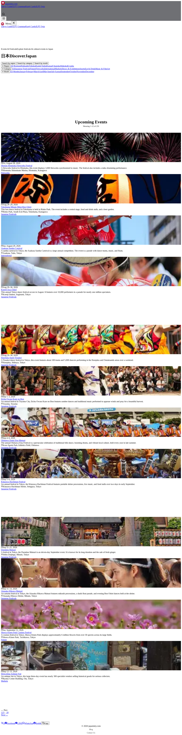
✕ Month (5, 72)
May (45, 71)
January (23, 71)
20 (7, 712)
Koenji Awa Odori (9, 290)
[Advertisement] (91, 93)
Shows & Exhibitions (71, 69)
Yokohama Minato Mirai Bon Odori (16, 207)
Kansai (49, 66)
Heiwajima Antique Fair (11, 674)
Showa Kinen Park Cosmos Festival (16, 632)
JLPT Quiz (40, 6)
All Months (15, 71)
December (90, 71)
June (49, 71)
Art (108, 69)
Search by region (8, 63)
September (65, 71)
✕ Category (6, 69)
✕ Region (5, 66)
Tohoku (32, 66)
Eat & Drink (90, 69)
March (36, 71)
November (81, 71)
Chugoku (56, 66)
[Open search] (3, 14)
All (13, 69)
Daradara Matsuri (8, 550)
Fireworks (40, 69)
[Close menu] (13, 23)
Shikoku (63, 66)
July (53, 71)
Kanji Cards (30, 6)
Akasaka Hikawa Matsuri (12, 591)
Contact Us (91, 733)
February (30, 71)
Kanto (38, 66)
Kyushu (70, 66)
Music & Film (101, 69)
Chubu (43, 66)
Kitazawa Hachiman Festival (13, 482)
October (73, 71)
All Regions (16, 66)
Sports (82, 69)
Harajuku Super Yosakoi (11, 358)
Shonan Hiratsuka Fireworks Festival (16, 165)
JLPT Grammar (18, 6)
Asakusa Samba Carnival (11, 248)
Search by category (24, 63)
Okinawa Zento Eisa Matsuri (13, 440)
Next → (4, 715)
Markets (58, 69)
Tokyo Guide (6, 6)
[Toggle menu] (3, 18)
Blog (91, 729)
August (58, 71)
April (41, 71)
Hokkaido (25, 66)
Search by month (41, 63)
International (49, 69)
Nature (33, 69)
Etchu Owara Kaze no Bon (12, 399)
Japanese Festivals (22, 69)
